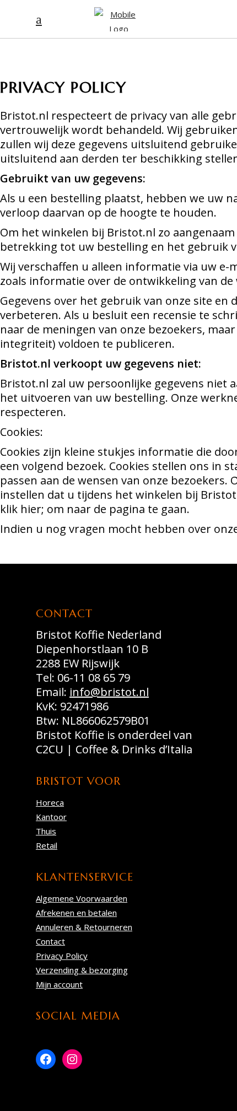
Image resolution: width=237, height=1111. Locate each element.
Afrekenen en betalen (76, 912)
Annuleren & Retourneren (84, 926)
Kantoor (51, 816)
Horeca (50, 802)
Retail (46, 845)
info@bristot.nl (109, 691)
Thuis (46, 831)
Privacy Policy (62, 955)
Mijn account (59, 984)
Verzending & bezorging (82, 969)
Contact (50, 941)
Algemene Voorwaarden (81, 898)
